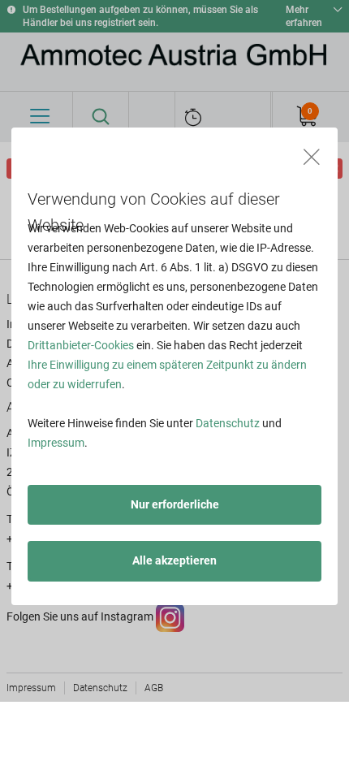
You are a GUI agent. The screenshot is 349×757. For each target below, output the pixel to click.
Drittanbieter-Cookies (81, 345)
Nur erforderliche (175, 504)
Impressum (56, 442)
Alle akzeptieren (174, 560)
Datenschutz (228, 423)
